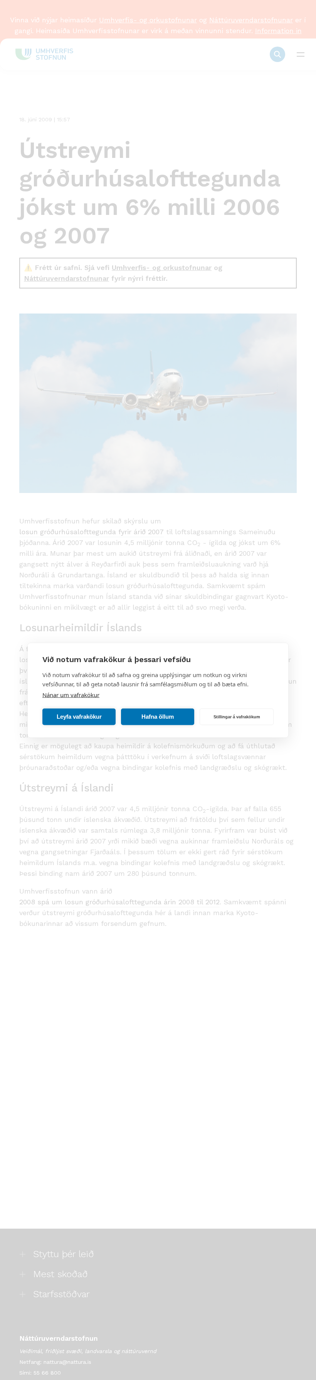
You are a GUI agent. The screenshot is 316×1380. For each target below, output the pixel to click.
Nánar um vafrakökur (70, 694)
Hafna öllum (157, 716)
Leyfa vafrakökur (79, 716)
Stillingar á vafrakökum (236, 716)
